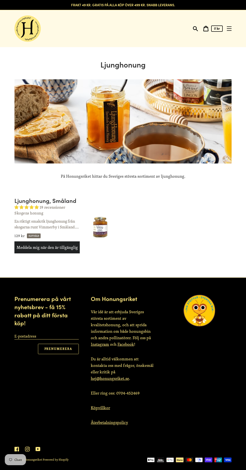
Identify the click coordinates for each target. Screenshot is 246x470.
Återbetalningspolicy (109, 422)
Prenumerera (58, 348)
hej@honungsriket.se (110, 378)
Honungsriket (33, 459)
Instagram (100, 344)
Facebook (125, 344)
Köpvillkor (100, 408)
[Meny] (229, 28)
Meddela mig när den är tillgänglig (47, 247)
